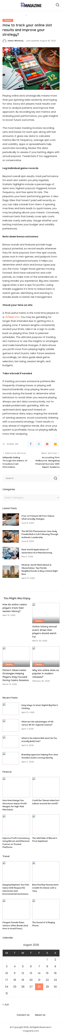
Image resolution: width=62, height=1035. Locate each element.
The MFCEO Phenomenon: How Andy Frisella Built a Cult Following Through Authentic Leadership (39, 534)
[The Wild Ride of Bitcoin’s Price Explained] (46, 824)
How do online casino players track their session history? (14, 608)
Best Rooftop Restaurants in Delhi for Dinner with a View (45, 887)
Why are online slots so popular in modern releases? (45, 673)
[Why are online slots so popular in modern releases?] (46, 656)
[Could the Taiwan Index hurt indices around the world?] (46, 787)
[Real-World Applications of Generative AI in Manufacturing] (10, 553)
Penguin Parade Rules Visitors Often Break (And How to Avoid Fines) (15, 925)
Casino (7, 20)
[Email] (55, 444)
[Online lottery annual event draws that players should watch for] (46, 613)
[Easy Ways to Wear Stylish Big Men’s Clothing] (10, 709)
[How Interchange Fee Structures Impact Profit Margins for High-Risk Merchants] (16, 787)
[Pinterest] (47, 444)
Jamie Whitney (15, 41)
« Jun (5, 1004)
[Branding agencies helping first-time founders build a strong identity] (10, 758)
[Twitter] (39, 444)
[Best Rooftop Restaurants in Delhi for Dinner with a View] (46, 871)
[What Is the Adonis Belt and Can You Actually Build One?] (10, 742)
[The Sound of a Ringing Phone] (46, 909)
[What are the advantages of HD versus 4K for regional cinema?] (10, 725)
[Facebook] (30, 444)
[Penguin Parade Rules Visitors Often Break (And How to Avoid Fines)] (16, 909)
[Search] (58, 5)
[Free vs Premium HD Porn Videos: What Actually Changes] (10, 519)
